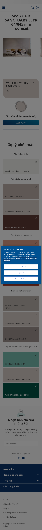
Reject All (21, 273)
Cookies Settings (21, 279)
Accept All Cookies (20, 267)
